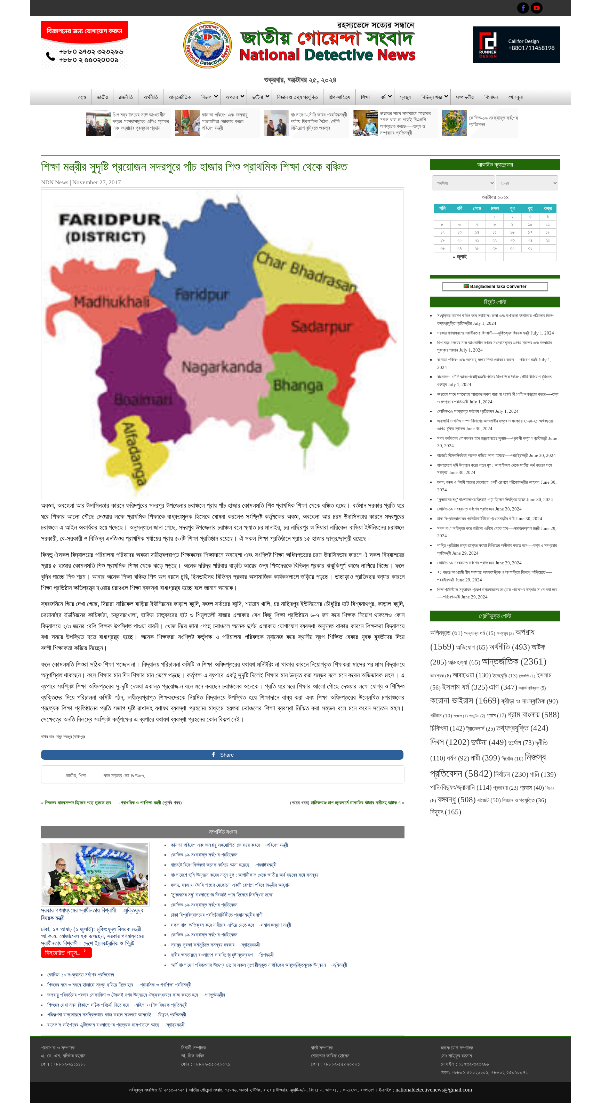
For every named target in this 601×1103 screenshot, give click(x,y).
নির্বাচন (511, 774)
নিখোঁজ (512, 759)
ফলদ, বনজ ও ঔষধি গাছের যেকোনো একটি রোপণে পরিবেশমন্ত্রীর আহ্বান (230, 885)
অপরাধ (232, 96)
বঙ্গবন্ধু (457, 799)
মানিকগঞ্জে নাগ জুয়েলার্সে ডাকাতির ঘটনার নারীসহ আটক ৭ (356, 802)
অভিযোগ (472, 647)
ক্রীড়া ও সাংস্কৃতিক (529, 701)
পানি (543, 774)
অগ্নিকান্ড (446, 632)
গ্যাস (496, 715)
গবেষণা (461, 716)
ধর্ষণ (458, 758)
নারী (485, 757)
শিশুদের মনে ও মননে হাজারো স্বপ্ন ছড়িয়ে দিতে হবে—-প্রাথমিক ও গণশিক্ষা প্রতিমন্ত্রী (119, 985)
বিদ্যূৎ (445, 812)
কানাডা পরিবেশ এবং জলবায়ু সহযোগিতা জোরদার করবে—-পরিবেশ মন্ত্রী (229, 845)
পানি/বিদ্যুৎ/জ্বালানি (461, 787)
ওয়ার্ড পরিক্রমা (532, 688)
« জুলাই (460, 256)
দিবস (450, 742)
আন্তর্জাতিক (180, 96)
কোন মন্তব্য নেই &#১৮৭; (124, 775)
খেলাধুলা (515, 96)
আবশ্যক (440, 675)
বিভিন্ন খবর (432, 96)
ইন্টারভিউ (527, 676)
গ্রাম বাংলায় (533, 714)
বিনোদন (491, 96)
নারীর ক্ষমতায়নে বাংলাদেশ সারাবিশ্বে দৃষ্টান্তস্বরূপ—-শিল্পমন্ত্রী (222, 955)
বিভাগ (206, 96)
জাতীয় (102, 96)
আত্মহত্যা (464, 662)
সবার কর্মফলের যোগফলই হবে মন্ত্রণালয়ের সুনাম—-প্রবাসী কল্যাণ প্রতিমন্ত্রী (492, 438)
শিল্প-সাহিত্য (339, 96)
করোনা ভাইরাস (465, 700)
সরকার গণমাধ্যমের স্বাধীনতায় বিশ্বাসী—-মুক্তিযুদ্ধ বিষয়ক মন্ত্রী (483, 333)
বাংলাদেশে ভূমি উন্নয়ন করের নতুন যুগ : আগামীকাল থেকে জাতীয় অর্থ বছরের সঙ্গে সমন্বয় (245, 875)
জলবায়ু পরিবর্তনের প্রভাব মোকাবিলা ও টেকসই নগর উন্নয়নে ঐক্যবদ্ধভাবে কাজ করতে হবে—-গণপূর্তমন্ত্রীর (136, 995)
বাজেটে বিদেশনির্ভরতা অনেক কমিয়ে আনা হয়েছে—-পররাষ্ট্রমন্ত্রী (224, 865)
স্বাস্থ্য (405, 96)
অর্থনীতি (151, 96)
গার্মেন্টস (477, 716)
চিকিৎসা (447, 728)
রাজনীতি (126, 96)
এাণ (503, 687)
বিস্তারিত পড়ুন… (63, 952)
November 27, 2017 (96, 182)
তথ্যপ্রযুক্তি (522, 727)
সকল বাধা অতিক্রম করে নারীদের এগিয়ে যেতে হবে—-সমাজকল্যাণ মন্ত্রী (231, 925)
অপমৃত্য (505, 633)
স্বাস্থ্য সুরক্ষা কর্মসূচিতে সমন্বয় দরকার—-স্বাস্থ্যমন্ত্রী (215, 945)
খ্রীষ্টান (441, 715)
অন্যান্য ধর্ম (479, 633)
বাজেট (489, 800)
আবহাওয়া (471, 675)
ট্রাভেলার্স (480, 728)
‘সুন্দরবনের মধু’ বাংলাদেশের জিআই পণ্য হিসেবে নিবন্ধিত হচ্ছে (222, 894)
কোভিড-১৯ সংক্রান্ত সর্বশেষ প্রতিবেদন (204, 855)
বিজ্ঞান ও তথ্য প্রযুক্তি (297, 96)
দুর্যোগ (521, 742)
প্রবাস (532, 787)
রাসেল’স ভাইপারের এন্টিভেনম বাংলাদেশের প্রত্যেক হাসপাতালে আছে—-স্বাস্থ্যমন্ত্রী (116, 1025)
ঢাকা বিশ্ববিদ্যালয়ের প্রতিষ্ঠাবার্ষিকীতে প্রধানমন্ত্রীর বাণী (217, 915)
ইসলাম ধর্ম (465, 687)
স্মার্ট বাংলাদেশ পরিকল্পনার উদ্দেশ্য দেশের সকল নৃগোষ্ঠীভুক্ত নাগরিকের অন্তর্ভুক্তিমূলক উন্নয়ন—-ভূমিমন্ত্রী (259, 965)
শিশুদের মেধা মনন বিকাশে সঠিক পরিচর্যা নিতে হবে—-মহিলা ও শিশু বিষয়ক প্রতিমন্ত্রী (117, 1005)
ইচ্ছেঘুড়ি (505, 675)
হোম (82, 96)
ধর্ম (382, 96)
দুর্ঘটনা (257, 96)
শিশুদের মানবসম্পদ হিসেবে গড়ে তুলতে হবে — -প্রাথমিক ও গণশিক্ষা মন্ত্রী (103, 802)
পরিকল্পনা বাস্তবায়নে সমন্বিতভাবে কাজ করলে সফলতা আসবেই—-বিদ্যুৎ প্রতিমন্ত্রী (116, 1014)
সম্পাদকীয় (465, 96)
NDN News (55, 182)
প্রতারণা (505, 787)
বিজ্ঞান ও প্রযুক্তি (524, 800)
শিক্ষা (365, 96)
